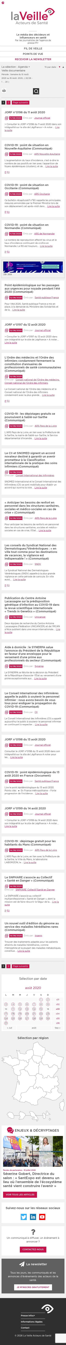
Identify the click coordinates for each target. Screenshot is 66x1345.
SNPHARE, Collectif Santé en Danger (35, 889)
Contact (25, 1328)
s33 (57, 1009)
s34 (57, 1014)
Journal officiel (42, 118)
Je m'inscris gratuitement (33, 1287)
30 (48, 1018)
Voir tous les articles (20, 1194)
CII (36, 712)
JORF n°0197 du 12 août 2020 (25, 324)
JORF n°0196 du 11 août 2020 (25, 112)
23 (48, 1014)
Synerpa (39, 666)
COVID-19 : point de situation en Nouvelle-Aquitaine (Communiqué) (28, 146)
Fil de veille (33, 48)
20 (27, 1014)
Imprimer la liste (4, 90)
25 (13, 1018)
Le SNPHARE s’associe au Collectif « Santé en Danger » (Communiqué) (29, 879)
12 (20, 1009)
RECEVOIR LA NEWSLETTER (33, 59)
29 (41, 1018)
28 (34, 1018)
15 (41, 1009)
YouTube (42, 1217)
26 (20, 1018)
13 (27, 1009)
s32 (58, 1004)
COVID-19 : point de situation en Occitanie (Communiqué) (27, 186)
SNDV (38, 564)
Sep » (57, 1028)
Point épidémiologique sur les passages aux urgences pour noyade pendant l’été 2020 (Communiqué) (32, 288)
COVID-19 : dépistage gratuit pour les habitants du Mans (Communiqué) (30, 843)
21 (34, 1014)
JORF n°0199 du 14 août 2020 (25, 808)
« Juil (9, 1028)
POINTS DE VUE (33, 53)
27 (27, 1018)
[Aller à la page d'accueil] (33, 16)
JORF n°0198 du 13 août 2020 (25, 739)
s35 (58, 1018)
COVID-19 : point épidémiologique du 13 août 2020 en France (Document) (32, 774)
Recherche (36, 91)
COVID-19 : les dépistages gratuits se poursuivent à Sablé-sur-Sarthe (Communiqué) (30, 417)
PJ (8, 172)
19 (20, 1014)
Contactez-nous (33, 1249)
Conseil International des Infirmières (35, 475)
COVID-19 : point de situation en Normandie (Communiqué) (27, 226)
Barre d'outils (3, 3)
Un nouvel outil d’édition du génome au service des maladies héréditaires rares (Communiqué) (32, 927)
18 (13, 1014)
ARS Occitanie (42, 194)
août (34, 1028)
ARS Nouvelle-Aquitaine (47, 154)
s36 (58, 1023)
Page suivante (20, 102)
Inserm (38, 935)
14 (34, 1009)
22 (41, 1014)
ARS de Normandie (44, 233)
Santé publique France (47, 297)
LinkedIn (33, 1217)
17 (6, 1014)
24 (6, 1018)
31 (6, 1023)
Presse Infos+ (28, 1315)
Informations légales (32, 1322)
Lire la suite (51, 166)
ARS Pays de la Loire (46, 426)
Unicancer (40, 617)
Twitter (24, 1217)
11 (13, 1009)
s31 (57, 999)
